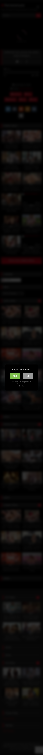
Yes (15, 376)
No (28, 376)
